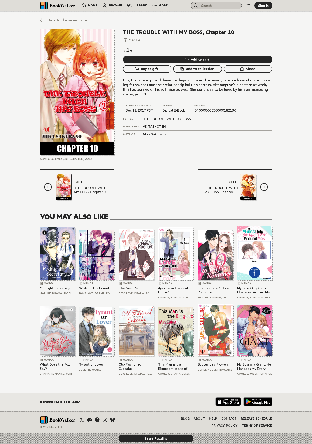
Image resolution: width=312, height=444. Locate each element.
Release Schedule (256, 418)
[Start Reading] (77, 92)
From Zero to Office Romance (213, 290)
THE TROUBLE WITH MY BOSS (167, 119)
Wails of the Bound (94, 288)
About (199, 418)
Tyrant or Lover (91, 364)
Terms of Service (257, 425)
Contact (229, 418)
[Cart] (248, 5)
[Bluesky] (112, 419)
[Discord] (89, 419)
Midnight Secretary (55, 288)
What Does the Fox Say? (55, 366)
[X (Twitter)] (81, 419)
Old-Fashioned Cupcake (130, 366)
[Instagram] (104, 419)
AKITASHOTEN (154, 126)
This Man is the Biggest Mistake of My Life (175, 366)
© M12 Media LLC (51, 427)
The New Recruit (132, 288)
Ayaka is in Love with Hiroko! (174, 290)
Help (213, 418)
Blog (185, 418)
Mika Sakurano (154, 134)
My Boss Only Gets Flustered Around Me (253, 290)
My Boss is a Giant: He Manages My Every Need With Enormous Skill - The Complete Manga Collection (254, 366)
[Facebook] (97, 419)
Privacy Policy (225, 425)
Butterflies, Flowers (213, 364)
